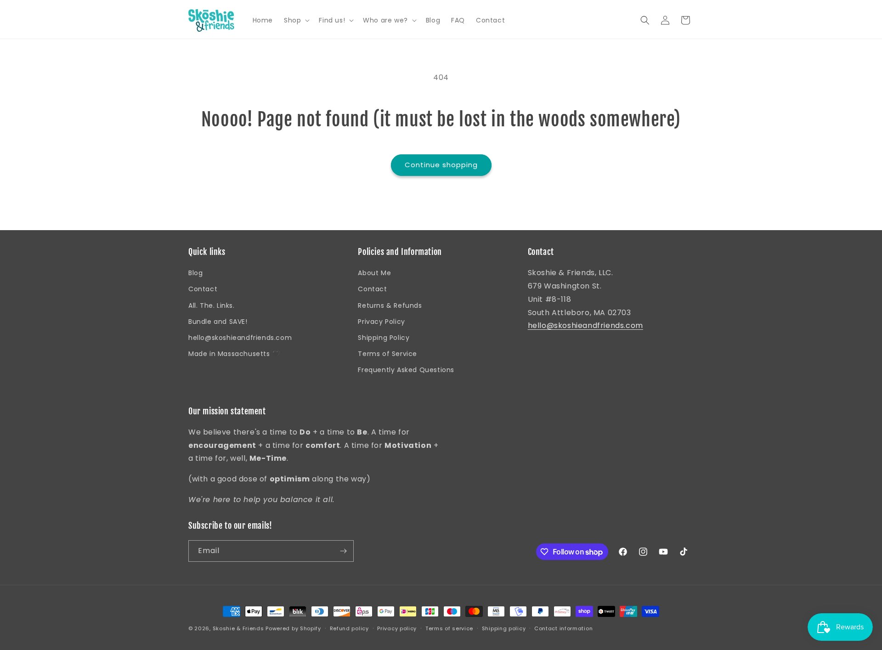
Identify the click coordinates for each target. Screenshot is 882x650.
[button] (295, 20)
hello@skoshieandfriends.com (240, 337)
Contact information (563, 628)
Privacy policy (397, 628)
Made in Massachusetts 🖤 (234, 353)
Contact (202, 289)
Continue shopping (441, 165)
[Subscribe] (343, 551)
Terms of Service (387, 353)
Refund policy (349, 628)
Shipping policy (504, 628)
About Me (374, 272)
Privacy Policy (381, 321)
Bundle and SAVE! (218, 321)
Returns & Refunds (390, 305)
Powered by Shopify (293, 628)
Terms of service (449, 628)
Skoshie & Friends (238, 628)
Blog (195, 272)
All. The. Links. (211, 305)
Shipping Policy (383, 337)
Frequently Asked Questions (406, 369)
